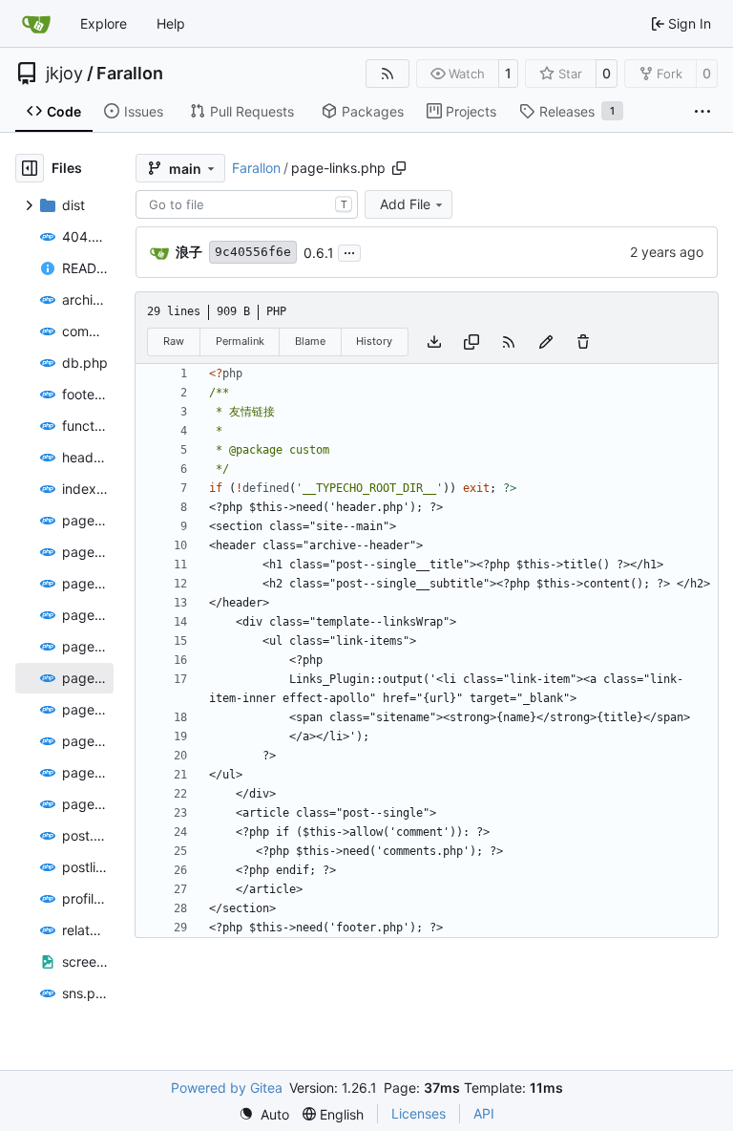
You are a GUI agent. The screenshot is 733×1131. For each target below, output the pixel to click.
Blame (310, 341)
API (483, 1113)
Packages (373, 111)
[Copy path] (399, 168)
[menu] (264, 1114)
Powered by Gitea (227, 1087)
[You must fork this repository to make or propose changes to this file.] (546, 342)
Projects (471, 111)
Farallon (129, 73)
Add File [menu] (405, 204)
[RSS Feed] (387, 73)
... (349, 251)
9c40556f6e (253, 252)
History (374, 341)
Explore (103, 23)
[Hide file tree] (29, 168)
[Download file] (434, 342)
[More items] (702, 112)
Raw (173, 341)
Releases (577, 111)
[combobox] (247, 204)
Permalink (240, 341)
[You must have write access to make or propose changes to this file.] (583, 342)
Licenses (418, 1113)
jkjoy (64, 73)
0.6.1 (319, 253)
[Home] (36, 24)
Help (171, 23)
